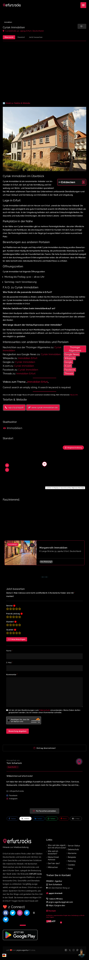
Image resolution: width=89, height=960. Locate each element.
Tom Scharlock (14, 763)
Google (68, 362)
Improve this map (78, 488)
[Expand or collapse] (83, 182)
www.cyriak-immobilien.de (44, 407)
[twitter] (69, 950)
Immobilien (8, 22)
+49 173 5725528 (15, 407)
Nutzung (72, 861)
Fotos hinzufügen (17, 639)
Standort (21, 37)
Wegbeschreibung (74, 448)
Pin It (65, 818)
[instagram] (73, 950)
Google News (72, 354)
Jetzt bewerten (36, 37)
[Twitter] (13, 913)
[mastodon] (77, 950)
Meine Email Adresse (53, 858)
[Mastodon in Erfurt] (27, 913)
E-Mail (9, 662)
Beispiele (72, 857)
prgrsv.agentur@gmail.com (61, 902)
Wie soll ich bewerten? (53, 852)
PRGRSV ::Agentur (54, 881)
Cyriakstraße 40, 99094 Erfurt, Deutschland (24, 31)
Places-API (74, 395)
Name (9, 650)
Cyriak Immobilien (51, 354)
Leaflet (48, 488)
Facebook (70, 369)
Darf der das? (54, 863)
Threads (69, 373)
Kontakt (52, 911)
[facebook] (66, 950)
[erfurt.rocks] (12, 5)
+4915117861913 (56, 899)
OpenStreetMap (66, 488)
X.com (68, 365)
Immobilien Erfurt (27, 358)
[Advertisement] (44, 71)
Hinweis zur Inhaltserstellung (16, 847)
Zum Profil (12, 767)
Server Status (74, 846)
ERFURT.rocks (35, 874)
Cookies (71, 865)
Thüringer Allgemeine (75, 349)
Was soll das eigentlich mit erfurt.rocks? (57, 846)
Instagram (13, 799)
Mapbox (56, 488)
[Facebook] (5, 913)
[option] (44, 552)
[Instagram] (20, 913)
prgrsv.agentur (23, 950)
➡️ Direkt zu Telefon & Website (16, 103)
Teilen (13, 818)
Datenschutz (44, 710)
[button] (7, 465)
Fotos (70, 869)
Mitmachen (53, 867)
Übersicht (9, 37)
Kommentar (11, 674)
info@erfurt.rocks (17, 791)
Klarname (72, 853)
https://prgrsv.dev (57, 905)
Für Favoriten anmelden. (46, 811)
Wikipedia (70, 358)
